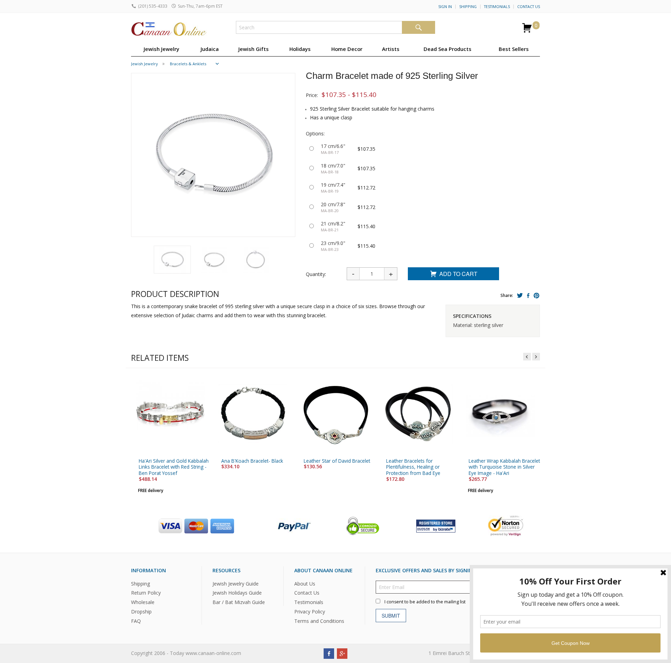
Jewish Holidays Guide (237, 592)
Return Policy (146, 592)
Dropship (141, 611)
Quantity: (316, 274)
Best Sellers (514, 48)
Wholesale (142, 602)
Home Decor (346, 48)
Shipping (468, 7)
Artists (390, 48)
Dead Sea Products (447, 48)
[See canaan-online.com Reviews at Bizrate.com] (435, 525)
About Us (304, 583)
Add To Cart (458, 274)
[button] (172, 260)
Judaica (210, 48)
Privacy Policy (309, 611)
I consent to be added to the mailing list (425, 601)
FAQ (136, 621)
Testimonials (497, 7)
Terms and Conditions (319, 621)
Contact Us (528, 7)
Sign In (445, 7)
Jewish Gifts (253, 48)
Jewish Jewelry (161, 48)
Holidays (300, 48)
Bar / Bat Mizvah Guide (238, 602)
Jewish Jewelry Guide (235, 583)
